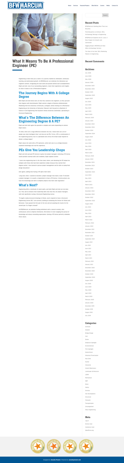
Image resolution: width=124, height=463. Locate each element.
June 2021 (88, 248)
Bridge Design (89, 333)
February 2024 (89, 156)
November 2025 (90, 89)
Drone (87, 339)
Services (75, 5)
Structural (88, 397)
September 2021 (90, 239)
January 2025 (89, 120)
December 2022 (90, 191)
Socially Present (55, 459)
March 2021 (88, 258)
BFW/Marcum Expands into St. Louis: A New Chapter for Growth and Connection (96, 40)
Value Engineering (90, 409)
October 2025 (89, 92)
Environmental (89, 346)
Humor (87, 361)
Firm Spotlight (89, 349)
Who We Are (95, 5)
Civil (86, 336)
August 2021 (89, 242)
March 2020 (88, 296)
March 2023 (88, 184)
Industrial (88, 365)
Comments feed (89, 427)
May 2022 (88, 213)
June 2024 (88, 143)
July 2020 (88, 283)
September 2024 (90, 133)
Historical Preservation (91, 355)
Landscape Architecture (92, 371)
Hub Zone (88, 358)
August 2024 (89, 136)
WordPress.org (89, 430)
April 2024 (88, 149)
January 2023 (89, 187)
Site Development (90, 393)
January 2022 (89, 226)
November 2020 (90, 271)
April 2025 (88, 111)
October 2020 (89, 274)
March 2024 (88, 152)
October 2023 (89, 168)
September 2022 (90, 200)
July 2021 (88, 245)
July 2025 (88, 101)
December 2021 (89, 229)
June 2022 (88, 210)
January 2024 (89, 159)
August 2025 (89, 98)
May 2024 (88, 146)
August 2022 (89, 203)
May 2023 (88, 178)
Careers (102, 5)
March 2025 (88, 114)
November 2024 (90, 127)
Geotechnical (89, 352)
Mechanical (88, 377)
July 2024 (88, 140)
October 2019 (89, 309)
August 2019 (88, 312)
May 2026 (88, 79)
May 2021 (88, 251)
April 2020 (88, 293)
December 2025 (89, 85)
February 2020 (89, 299)
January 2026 (89, 82)
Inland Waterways (90, 368)
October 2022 (89, 197)
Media (108, 5)
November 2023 (90, 165)
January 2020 (89, 302)
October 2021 (89, 235)
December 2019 (89, 306)
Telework (87, 400)
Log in (87, 420)
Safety (87, 387)
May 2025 (88, 108)
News (86, 384)
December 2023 (89, 162)
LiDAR (87, 374)
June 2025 (88, 104)
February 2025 (89, 117)
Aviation (87, 330)
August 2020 (89, 280)
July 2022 (88, 207)
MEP (86, 381)
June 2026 (88, 76)
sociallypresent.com (75, 459)
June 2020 (88, 286)
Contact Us (115, 5)
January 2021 (89, 264)
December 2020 (90, 267)
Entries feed (88, 424)
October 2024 (89, 130)
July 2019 (88, 315)
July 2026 (88, 73)
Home (69, 5)
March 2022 (88, 219)
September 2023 (90, 172)
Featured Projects (84, 5)
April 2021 (88, 255)
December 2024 (89, 124)
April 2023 (88, 181)
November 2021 (89, 232)
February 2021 (89, 261)
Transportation (89, 403)
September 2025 (90, 95)
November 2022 (90, 194)
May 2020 (88, 290)
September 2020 (90, 277)
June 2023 (88, 175)
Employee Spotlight (90, 342)
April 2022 (88, 216)
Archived (87, 326)
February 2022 (89, 223)
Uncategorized (89, 406)
